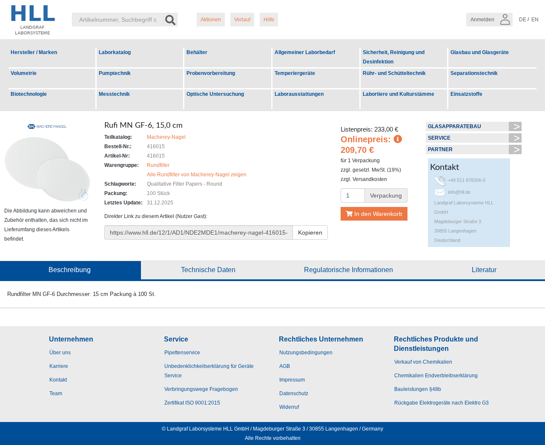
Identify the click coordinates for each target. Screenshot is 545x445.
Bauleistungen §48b (417, 389)
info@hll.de (459, 192)
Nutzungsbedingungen (306, 353)
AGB (284, 366)
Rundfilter (158, 165)
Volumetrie (24, 73)
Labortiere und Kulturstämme (398, 94)
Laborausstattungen (299, 94)
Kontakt (58, 380)
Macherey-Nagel (166, 137)
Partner (440, 149)
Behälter (196, 52)
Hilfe (269, 20)
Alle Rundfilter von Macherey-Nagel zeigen (197, 175)
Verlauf (242, 20)
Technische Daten (208, 269)
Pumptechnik (115, 73)
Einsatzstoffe (466, 94)
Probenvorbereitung (210, 73)
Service (439, 138)
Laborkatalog (115, 52)
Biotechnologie (29, 94)
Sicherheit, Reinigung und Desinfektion (394, 57)
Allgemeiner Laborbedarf (305, 52)
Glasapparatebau (454, 126)
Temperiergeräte (295, 73)
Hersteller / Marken (34, 52)
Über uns (60, 353)
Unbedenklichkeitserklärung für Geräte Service (209, 371)
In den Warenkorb (377, 213)
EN (535, 20)
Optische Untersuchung (215, 94)
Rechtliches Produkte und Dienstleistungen (436, 344)
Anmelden (483, 20)
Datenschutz (293, 393)
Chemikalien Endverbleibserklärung (436, 376)
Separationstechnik (474, 73)
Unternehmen (71, 339)
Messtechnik (114, 94)
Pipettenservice (182, 353)
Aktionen (211, 20)
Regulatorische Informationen (348, 269)
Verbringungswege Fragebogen (201, 389)
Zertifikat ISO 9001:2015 (192, 403)
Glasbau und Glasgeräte (479, 52)
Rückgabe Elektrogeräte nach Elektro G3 (441, 403)
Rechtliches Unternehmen (321, 339)
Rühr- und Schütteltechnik (394, 73)
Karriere (58, 366)
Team (55, 393)
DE (522, 20)
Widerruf (289, 407)
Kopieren (310, 232)
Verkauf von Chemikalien (423, 362)
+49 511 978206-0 (466, 180)
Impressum (292, 380)
